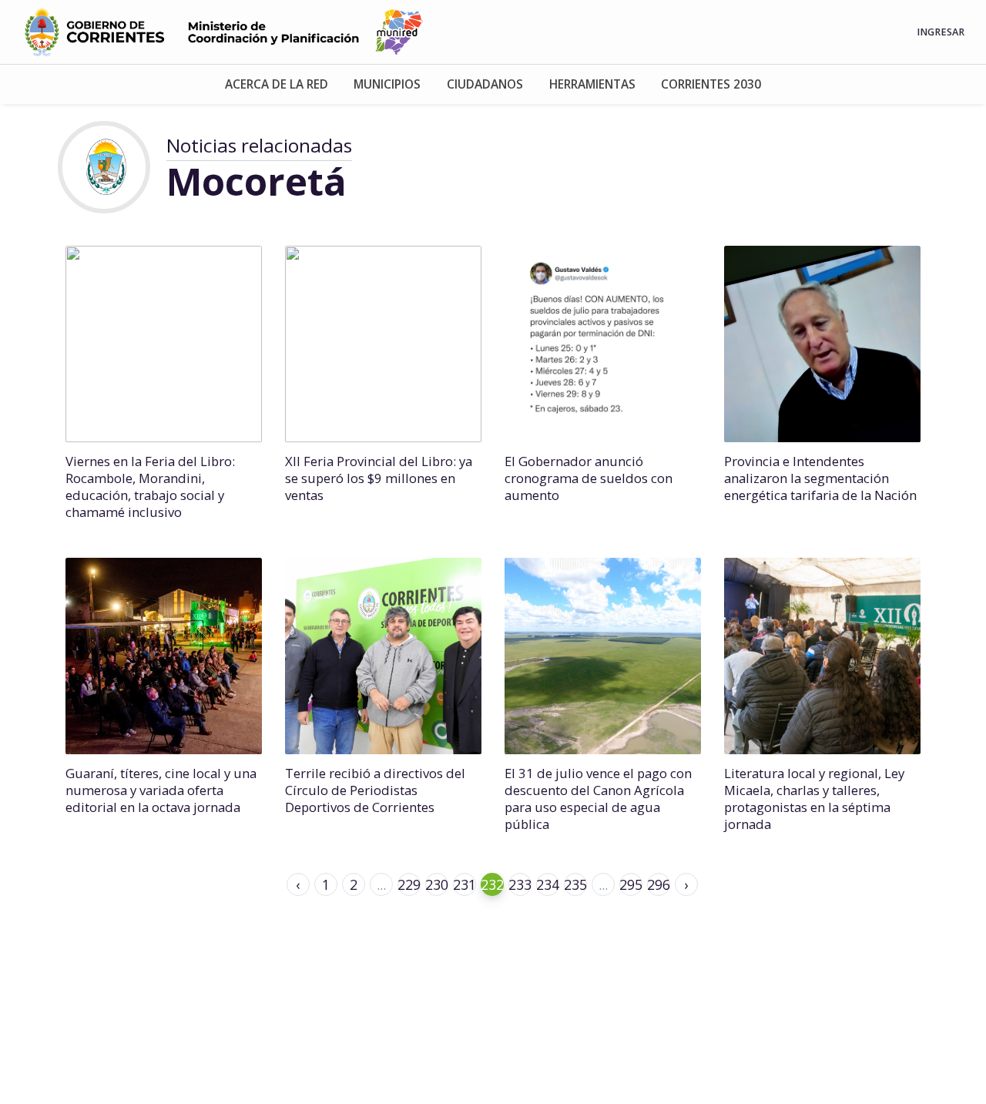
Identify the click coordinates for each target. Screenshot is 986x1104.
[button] (276, 84)
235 (575, 884)
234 (547, 884)
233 (520, 884)
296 (658, 884)
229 (409, 884)
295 (630, 884)
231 (464, 884)
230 (436, 884)
